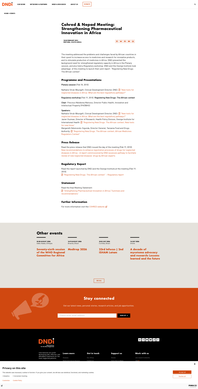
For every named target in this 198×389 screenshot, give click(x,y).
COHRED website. (97, 207)
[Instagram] (143, 339)
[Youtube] (146, 339)
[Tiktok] (154, 339)
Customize (6, 380)
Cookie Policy (17, 380)
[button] (116, 41)
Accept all (182, 372)
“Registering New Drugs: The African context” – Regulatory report (93, 175)
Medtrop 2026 (77, 249)
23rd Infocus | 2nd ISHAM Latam (111, 251)
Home (6, 13)
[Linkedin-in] (139, 339)
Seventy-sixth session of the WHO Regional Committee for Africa (51, 252)
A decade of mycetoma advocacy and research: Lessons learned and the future (145, 254)
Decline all (182, 376)
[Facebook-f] (157, 339)
